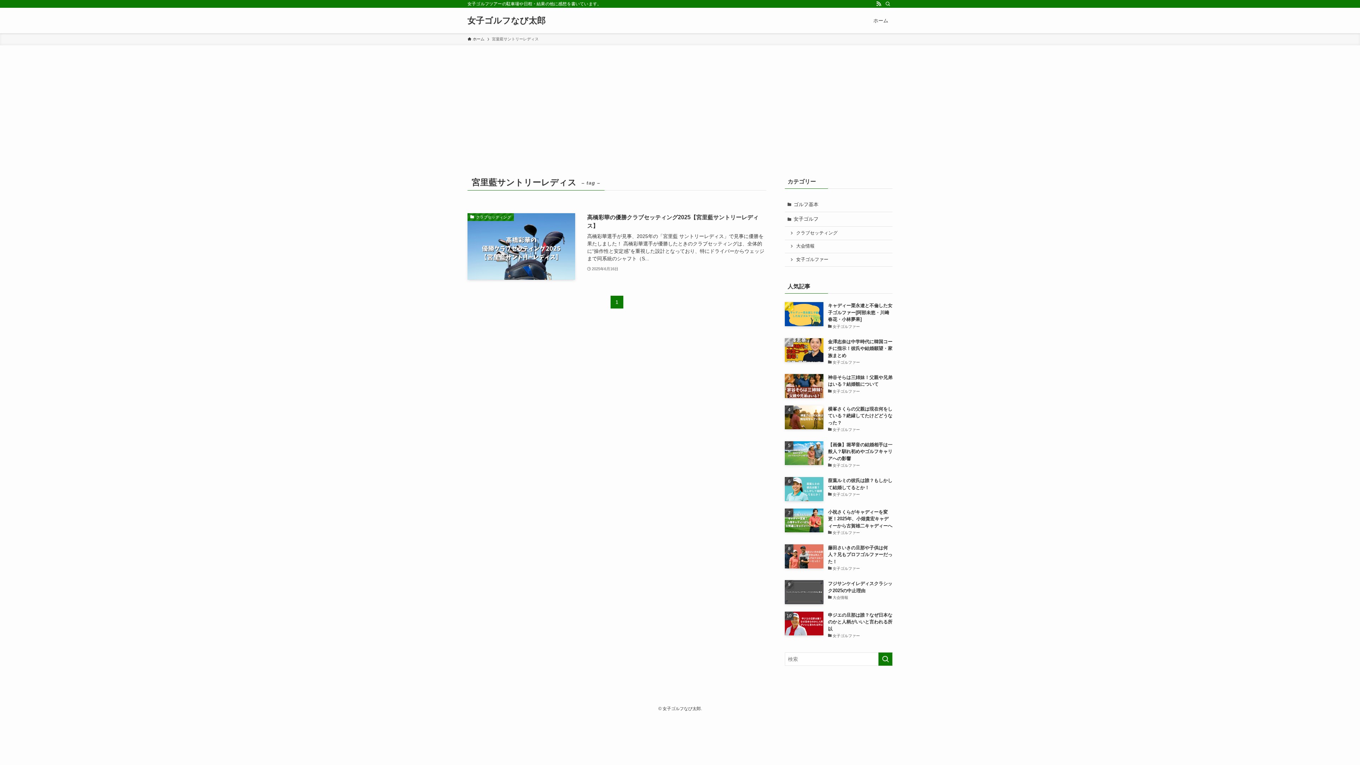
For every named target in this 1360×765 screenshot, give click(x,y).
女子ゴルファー (812, 259)
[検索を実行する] (885, 659)
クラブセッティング (817, 233)
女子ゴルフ (806, 219)
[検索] (887, 4)
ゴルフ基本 (806, 204)
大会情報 (805, 246)
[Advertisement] (680, 98)
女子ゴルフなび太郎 (507, 20)
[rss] (878, 4)
